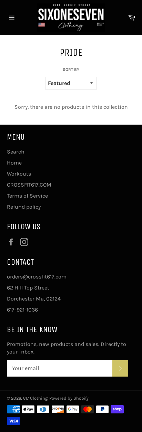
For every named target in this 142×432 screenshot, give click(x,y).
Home (14, 162)
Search (15, 151)
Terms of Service (27, 195)
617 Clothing (35, 398)
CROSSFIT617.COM (29, 184)
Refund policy (24, 206)
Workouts (19, 173)
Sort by (71, 69)
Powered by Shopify (69, 398)
